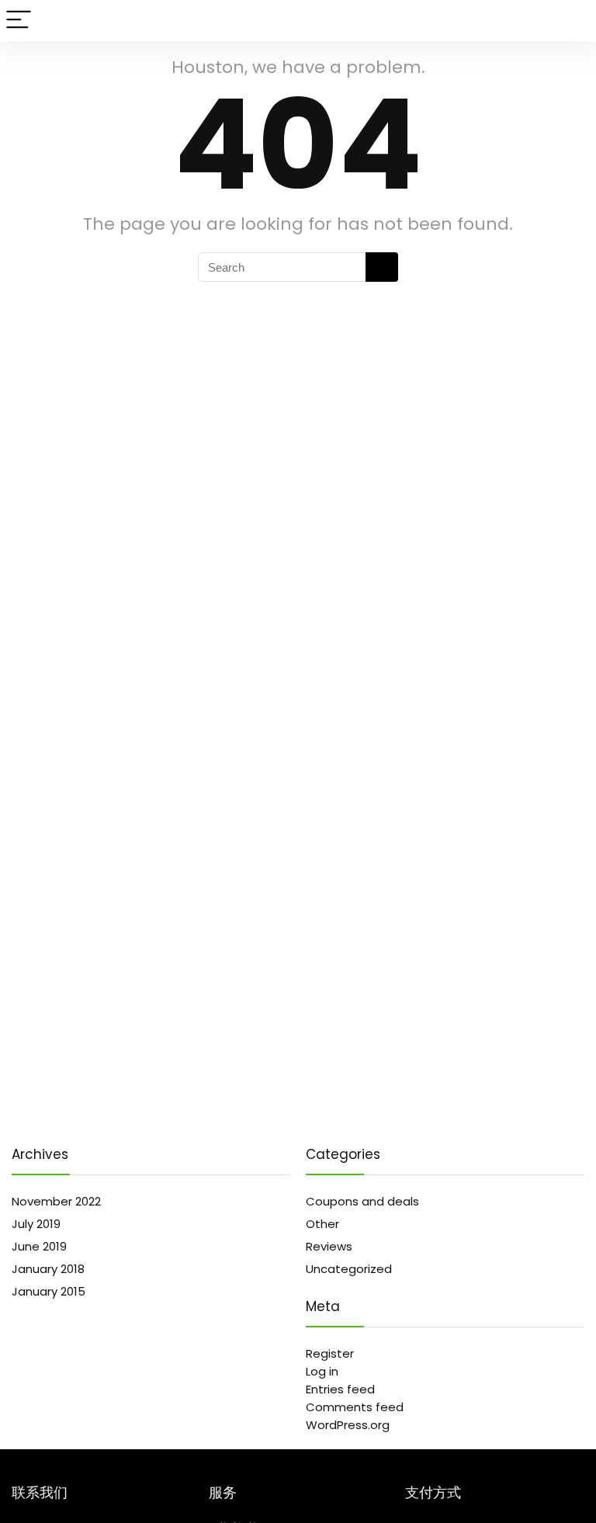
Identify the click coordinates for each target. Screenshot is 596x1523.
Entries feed (340, 1389)
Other (322, 1224)
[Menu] (18, 20)
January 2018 (48, 1269)
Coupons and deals (362, 1201)
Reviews (329, 1246)
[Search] (572, 20)
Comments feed (355, 1407)
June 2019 (39, 1246)
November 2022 (56, 1201)
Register (330, 1353)
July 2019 (36, 1224)
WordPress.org (348, 1425)
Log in (322, 1371)
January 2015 (48, 1291)
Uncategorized (349, 1269)
